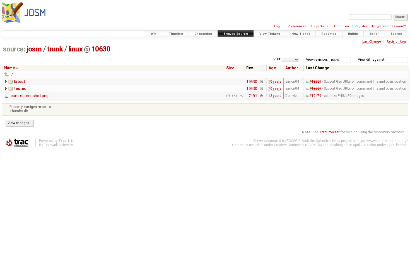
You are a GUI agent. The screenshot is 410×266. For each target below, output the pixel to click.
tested (20, 88)
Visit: (277, 59)
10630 (100, 49)
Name (9, 68)
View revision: (317, 59)
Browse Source (235, 34)
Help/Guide (320, 26)
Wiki (154, 34)
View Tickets (269, 34)
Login (278, 26)
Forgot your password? (389, 26)
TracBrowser (329, 132)
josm (34, 49)
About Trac (342, 26)
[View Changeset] (261, 81)
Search (396, 34)
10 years (274, 81)
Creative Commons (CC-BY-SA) (298, 145)
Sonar (374, 34)
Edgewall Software (58, 145)
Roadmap (329, 34)
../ (11, 74)
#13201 (315, 81)
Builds (353, 34)
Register (361, 26)
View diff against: (372, 59)
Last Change (371, 41)
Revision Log (396, 41)
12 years (274, 96)
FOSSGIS (293, 141)
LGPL (391, 145)
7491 (253, 95)
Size (230, 68)
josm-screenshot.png (29, 95)
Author (291, 68)
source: (14, 49)
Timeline (176, 34)
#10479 (315, 96)
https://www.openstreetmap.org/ (382, 141)
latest (19, 81)
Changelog (203, 34)
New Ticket (300, 34)
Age (272, 68)
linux (75, 49)
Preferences (297, 26)
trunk (55, 49)
